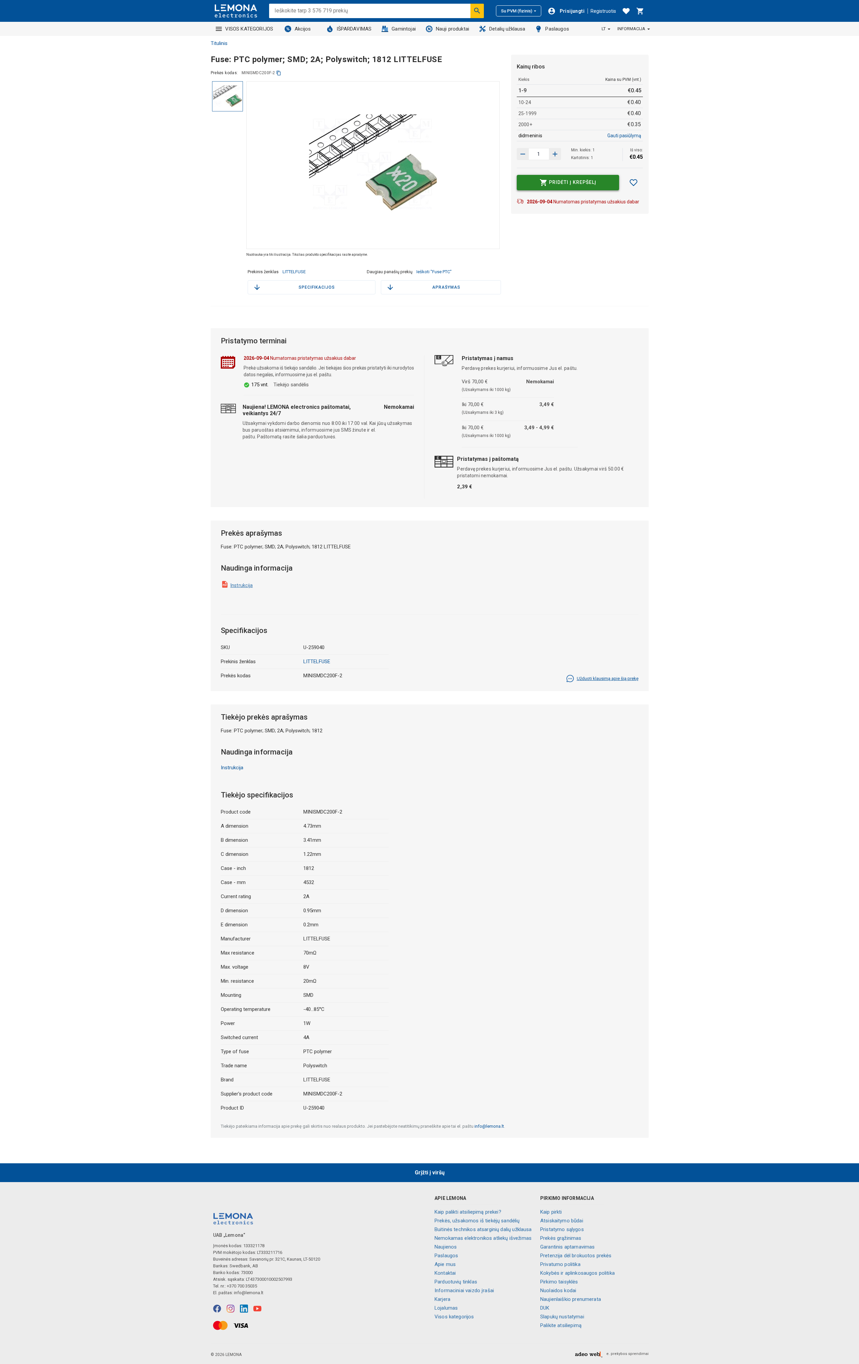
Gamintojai (404, 29)
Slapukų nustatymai (562, 1317)
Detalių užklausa (507, 29)
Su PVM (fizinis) (516, 10)
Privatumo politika (560, 1264)
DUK (544, 1308)
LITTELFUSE (294, 271)
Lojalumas (446, 1308)
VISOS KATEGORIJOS (249, 29)
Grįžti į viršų (430, 1172)
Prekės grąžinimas (561, 1238)
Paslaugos (557, 29)
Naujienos (446, 1247)
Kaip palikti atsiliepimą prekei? (468, 1212)
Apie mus (445, 1264)
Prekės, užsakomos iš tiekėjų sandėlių (477, 1221)
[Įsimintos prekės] (626, 11)
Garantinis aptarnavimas (567, 1247)
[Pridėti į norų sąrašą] (633, 182)
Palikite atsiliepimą (561, 1325)
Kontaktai (445, 1273)
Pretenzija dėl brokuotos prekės (576, 1256)
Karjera (442, 1299)
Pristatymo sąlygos (562, 1229)
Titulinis (219, 43)
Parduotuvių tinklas (456, 1282)
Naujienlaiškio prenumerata (570, 1299)
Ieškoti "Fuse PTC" (434, 271)
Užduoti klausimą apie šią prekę (608, 678)
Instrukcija (242, 585)
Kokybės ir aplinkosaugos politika (577, 1273)
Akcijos (303, 29)
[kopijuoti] (278, 73)
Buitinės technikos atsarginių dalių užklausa (483, 1229)
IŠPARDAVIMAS (354, 29)
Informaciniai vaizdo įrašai (464, 1290)
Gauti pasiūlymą (624, 135)
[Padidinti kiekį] (523, 154)
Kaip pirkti (551, 1212)
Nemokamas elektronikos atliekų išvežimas (483, 1238)
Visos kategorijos (454, 1317)
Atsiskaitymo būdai (561, 1221)
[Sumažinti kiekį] (555, 154)
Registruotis (603, 11)
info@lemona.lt (489, 1126)
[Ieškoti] (477, 11)
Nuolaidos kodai (558, 1290)
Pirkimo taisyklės (559, 1282)
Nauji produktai (452, 29)
